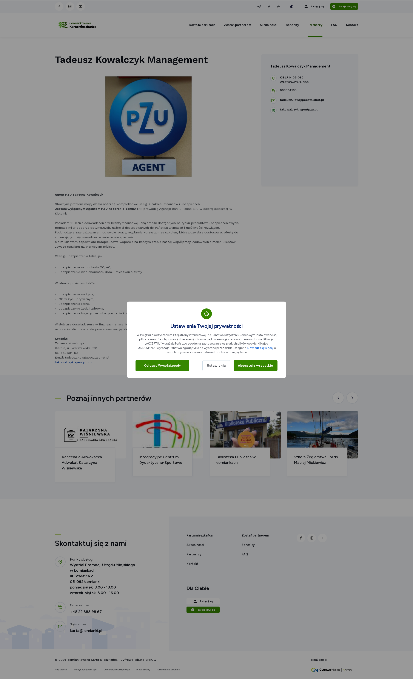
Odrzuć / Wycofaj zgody (162, 366)
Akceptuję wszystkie (255, 366)
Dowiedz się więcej (260, 348)
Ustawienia (216, 366)
